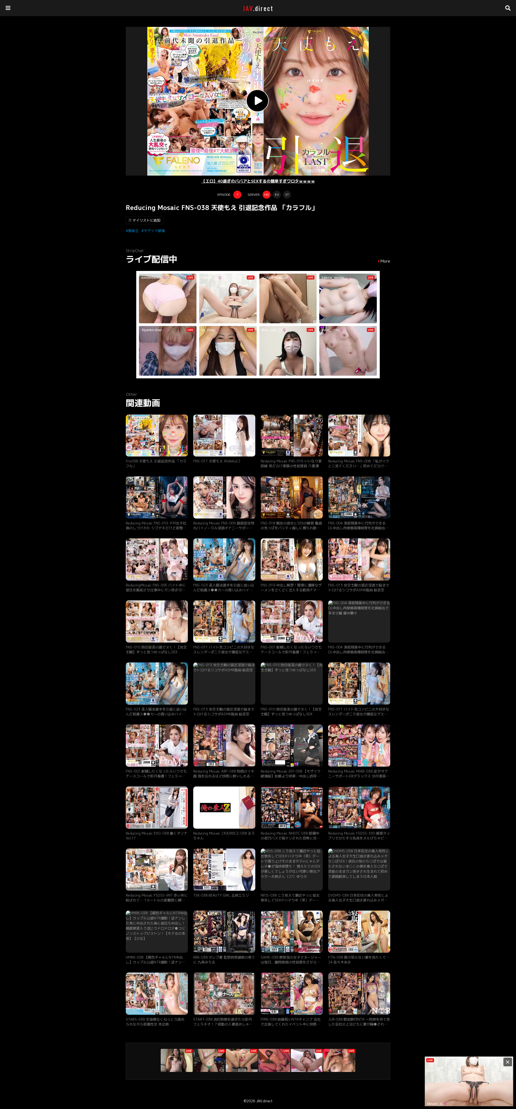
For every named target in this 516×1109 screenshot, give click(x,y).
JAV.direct (264, 1101)
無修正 (133, 230)
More (385, 261)
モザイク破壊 (154, 230)
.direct (258, 8)
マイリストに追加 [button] (146, 220)
